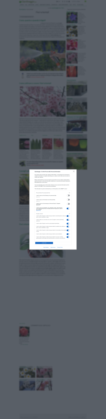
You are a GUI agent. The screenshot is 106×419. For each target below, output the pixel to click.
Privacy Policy (60, 247)
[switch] (68, 195)
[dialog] (53, 209)
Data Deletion (46, 247)
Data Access (53, 247)
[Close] (74, 172)
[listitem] (53, 192)
